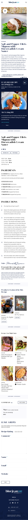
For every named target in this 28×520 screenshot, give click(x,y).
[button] (2, 2)
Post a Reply (22, 402)
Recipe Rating (7, 431)
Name (4, 457)
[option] (14, 109)
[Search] (26, 2)
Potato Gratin (21, 384)
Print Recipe (15, 152)
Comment (6, 436)
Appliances (3, 315)
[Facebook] (10, 503)
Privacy (18, 515)
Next (7, 125)
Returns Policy (14, 500)
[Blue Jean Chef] (11, 2)
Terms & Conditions (11, 516)
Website (4, 474)
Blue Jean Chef (13, 515)
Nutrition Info (6, 152)
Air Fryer (3, 41)
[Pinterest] (17, 503)
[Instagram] (15, 503)
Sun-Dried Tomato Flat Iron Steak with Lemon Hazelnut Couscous (7, 388)
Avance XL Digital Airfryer (7, 318)
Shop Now (4, 321)
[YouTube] (12, 503)
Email (4, 465)
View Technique (5, 122)
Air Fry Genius (19, 315)
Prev (3, 125)
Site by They (18, 516)
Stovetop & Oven (18, 382)
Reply (4, 414)
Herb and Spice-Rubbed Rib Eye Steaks (7, 356)
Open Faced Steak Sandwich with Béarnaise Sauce (21, 359)
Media (14, 497)
